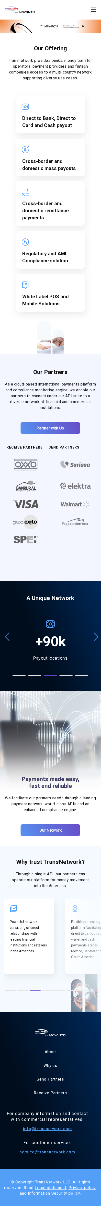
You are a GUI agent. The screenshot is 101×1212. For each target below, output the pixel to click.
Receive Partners (50, 1093)
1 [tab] (19, 675)
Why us (50, 1065)
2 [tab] (34, 675)
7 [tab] (83, 991)
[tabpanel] (50, 503)
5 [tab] (81, 675)
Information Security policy (54, 1193)
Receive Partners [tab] (25, 447)
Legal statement (50, 1187)
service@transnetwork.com (47, 1152)
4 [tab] (66, 675)
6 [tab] (71, 991)
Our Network (50, 830)
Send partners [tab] (64, 447)
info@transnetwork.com (47, 1128)
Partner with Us (50, 428)
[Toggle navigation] (93, 9)
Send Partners (50, 1079)
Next (94, 634)
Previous (6, 634)
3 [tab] (50, 675)
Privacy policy (82, 1187)
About (50, 1052)
